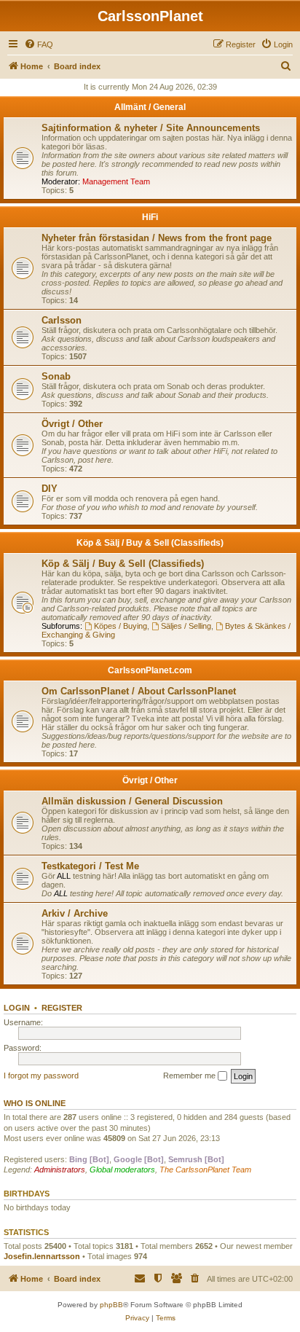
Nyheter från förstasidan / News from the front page (157, 237)
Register (62, 1007)
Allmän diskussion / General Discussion (132, 801)
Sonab (56, 376)
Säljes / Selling (186, 626)
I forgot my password (41, 1075)
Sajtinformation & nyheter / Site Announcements (151, 127)
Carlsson (62, 320)
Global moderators (122, 1169)
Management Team (116, 181)
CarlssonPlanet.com (150, 670)
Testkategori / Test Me (90, 866)
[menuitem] (38, 44)
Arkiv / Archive (75, 913)
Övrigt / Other (72, 423)
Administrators (59, 1169)
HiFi (150, 217)
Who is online (35, 1103)
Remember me (190, 1075)
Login (17, 1007)
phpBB (111, 1305)
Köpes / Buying (120, 626)
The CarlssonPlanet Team (205, 1169)
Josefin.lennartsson (42, 1256)
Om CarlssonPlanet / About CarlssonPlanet (139, 691)
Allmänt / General (150, 107)
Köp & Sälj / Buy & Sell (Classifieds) (150, 543)
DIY (50, 488)
